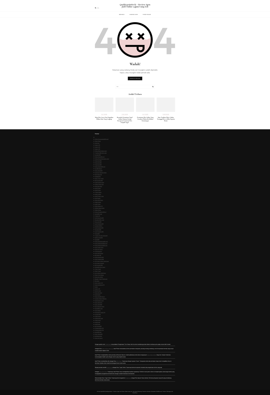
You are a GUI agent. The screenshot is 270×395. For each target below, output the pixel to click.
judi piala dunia (98, 336)
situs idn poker (98, 186)
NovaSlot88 (98, 230)
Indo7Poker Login (99, 196)
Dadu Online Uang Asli (107, 348)
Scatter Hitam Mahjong (100, 299)
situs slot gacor (99, 249)
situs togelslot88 (99, 259)
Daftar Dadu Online (99, 208)
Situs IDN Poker (99, 200)
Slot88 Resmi (98, 169)
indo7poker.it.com (99, 301)
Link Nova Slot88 (99, 218)
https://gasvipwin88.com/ (101, 245)
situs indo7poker (99, 253)
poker (96, 287)
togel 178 (97, 145)
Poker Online (147, 14)
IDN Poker (119, 361)
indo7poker (97, 198)
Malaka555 (98, 176)
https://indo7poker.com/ (101, 151)
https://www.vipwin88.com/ (101, 139)
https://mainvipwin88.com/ (101, 241)
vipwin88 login (98, 214)
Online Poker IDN (99, 184)
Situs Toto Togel (99, 178)
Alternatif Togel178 (100, 312)
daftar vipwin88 (99, 237)
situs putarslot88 (99, 257)
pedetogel (97, 322)
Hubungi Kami (134, 14)
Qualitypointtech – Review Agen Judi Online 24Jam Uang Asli (135, 5)
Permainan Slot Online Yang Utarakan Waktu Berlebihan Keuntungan (145, 119)
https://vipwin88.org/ (100, 167)
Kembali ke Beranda (135, 78)
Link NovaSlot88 (99, 228)
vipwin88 (97, 239)
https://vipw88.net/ (100, 157)
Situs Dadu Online (151, 355)
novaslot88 (98, 155)
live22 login (98, 291)
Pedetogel (108, 344)
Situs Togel (98, 271)
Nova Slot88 (98, 222)
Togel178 (97, 216)
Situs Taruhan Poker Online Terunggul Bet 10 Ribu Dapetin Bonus (166, 119)
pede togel (97, 204)
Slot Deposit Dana (99, 306)
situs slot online (99, 277)
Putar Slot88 (98, 161)
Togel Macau (98, 192)
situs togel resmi (99, 247)
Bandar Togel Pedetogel (101, 279)
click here (97, 143)
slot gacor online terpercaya (102, 261)
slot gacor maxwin (99, 263)
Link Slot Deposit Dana (100, 172)
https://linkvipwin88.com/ (101, 243)
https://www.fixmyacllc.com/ (102, 159)
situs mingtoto (98, 302)
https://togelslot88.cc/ (100, 212)
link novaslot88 (99, 180)
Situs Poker (98, 141)
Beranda (122, 14)
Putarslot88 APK (99, 328)
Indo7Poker (98, 188)
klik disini (97, 281)
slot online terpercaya (100, 273)
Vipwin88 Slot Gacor (100, 267)
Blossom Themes (162, 391)
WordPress (134, 393)
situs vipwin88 (98, 304)
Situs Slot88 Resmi (100, 297)
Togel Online (125, 114)
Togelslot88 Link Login (101, 153)
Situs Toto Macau (99, 275)
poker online (98, 194)
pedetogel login (99, 318)
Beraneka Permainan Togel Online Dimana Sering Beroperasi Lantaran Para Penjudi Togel (124, 120)
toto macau (98, 310)
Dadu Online (98, 202)
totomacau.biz (98, 251)
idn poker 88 (98, 255)
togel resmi (98, 316)
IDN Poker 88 (98, 174)
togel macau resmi (99, 182)
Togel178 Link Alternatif (101, 236)
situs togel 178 (99, 283)
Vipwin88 (97, 234)
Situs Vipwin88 (98, 171)
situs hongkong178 (99, 285)
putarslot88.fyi (98, 226)
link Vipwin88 (98, 326)
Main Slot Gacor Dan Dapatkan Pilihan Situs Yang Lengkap (104, 118)
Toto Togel (98, 269)
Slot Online (104, 114)
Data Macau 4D (99, 206)
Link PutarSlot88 (99, 224)
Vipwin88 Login (99, 308)
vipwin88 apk (98, 332)
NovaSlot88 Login (99, 220)
